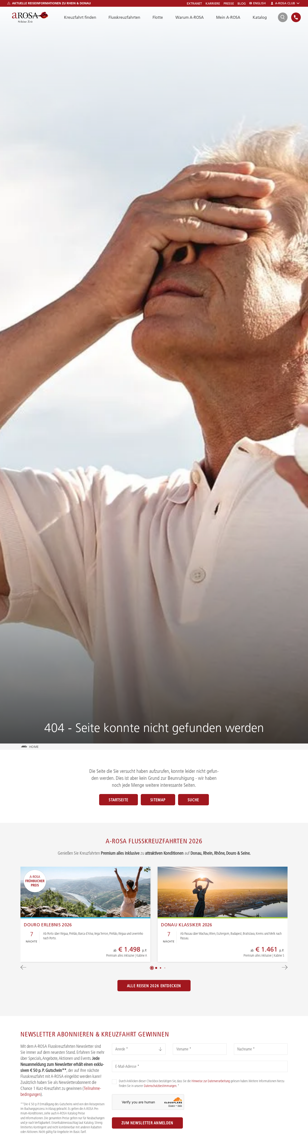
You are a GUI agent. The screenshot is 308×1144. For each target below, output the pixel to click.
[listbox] (139, 1049)
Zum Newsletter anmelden (147, 1122)
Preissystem (111, 954)
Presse (229, 3)
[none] (296, 17)
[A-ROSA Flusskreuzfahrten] (30, 17)
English (259, 3)
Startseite (118, 799)
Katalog (260, 17)
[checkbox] (114, 1081)
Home (33, 747)
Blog (241, 3)
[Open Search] (283, 17)
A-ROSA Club (285, 3)
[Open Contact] (296, 17)
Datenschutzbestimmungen (160, 1086)
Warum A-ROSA (189, 17)
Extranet (194, 3)
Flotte (158, 17)
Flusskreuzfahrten (124, 17)
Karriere (212, 3)
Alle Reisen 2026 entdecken (154, 985)
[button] (152, 968)
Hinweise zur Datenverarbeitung (211, 1081)
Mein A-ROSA (228, 17)
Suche (193, 799)
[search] (283, 17)
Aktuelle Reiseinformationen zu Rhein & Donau (51, 3)
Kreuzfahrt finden (80, 17)
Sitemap (158, 799)
